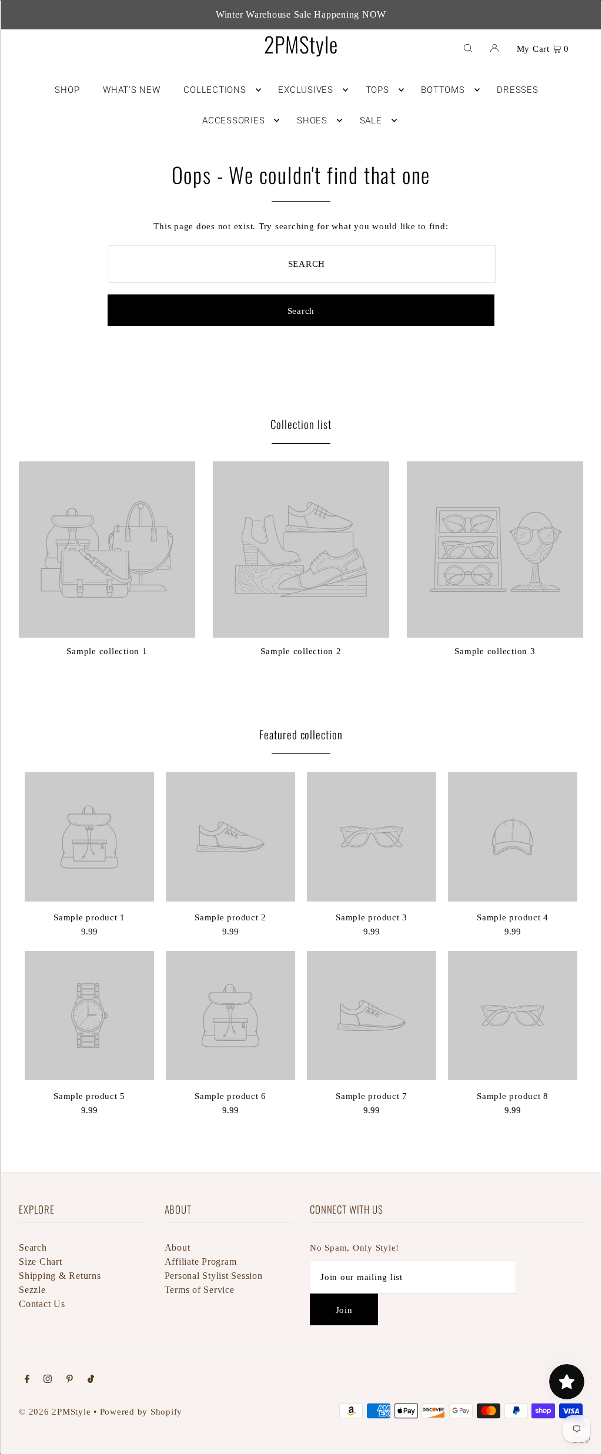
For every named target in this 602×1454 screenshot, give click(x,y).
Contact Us (42, 1304)
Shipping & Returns (60, 1276)
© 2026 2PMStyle (55, 1411)
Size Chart (40, 1262)
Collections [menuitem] (214, 90)
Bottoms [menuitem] (442, 90)
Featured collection (301, 734)
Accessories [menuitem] (233, 120)
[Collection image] (107, 633)
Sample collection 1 (106, 651)
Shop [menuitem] (67, 90)
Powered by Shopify (141, 1411)
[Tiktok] (91, 1380)
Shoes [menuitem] (312, 120)
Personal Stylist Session (214, 1276)
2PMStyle (300, 43)
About (177, 1247)
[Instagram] (48, 1380)
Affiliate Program (201, 1262)
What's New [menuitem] (131, 90)
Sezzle (32, 1290)
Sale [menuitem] (371, 120)
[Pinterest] (69, 1380)
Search (33, 1247)
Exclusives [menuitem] (305, 90)
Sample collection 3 (494, 651)
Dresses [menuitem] (517, 90)
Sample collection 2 (300, 651)
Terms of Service (200, 1290)
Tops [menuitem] (377, 90)
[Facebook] (27, 1380)
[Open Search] (468, 47)
